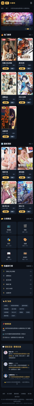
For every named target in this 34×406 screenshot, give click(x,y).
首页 (2, 8)
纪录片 (13, 316)
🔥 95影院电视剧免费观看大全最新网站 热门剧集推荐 (16, 329)
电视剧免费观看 (14, 305)
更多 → (31, 35)
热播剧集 (6, 309)
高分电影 (14, 309)
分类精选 (23, 393)
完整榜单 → (29, 266)
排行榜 (29, 393)
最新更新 (16, 393)
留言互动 (17, 396)
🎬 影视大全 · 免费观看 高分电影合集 (13, 337)
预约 (12, 68)
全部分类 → (29, 219)
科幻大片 (14, 312)
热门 (7, 8)
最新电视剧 (24, 305)
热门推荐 (9, 393)
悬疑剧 (21, 312)
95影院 (5, 305)
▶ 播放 (5, 68)
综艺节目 (22, 309)
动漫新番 (6, 312)
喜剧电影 (6, 316)
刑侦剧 (28, 312)
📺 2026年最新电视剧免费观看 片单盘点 (14, 334)
